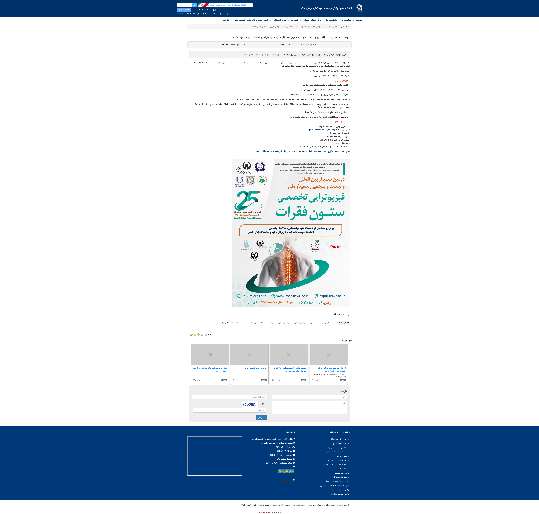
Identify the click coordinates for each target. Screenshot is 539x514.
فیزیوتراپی (325, 322)
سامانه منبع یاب (343, 468)
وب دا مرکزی (224, 13)
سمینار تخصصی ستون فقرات (247, 322)
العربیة (201, 9)
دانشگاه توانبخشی (226, 322)
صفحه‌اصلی (345, 26)
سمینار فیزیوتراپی (285, 322)
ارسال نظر (262, 417)
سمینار (333, 322)
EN (206, 9)
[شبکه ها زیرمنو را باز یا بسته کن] (288, 20)
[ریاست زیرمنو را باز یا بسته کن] (353, 20)
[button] (184, 10)
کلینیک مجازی (238, 20)
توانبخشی (314, 322)
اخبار (335, 26)
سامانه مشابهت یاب (341, 477)
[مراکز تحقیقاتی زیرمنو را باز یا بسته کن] (270, 20)
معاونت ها (346, 20)
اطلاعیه (327, 26)
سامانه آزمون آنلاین (341, 443)
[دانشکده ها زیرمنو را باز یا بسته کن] (324, 20)
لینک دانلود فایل (343, 314)
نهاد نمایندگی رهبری (209, 13)
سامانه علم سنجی (342, 473)
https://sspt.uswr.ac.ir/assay (320, 129)
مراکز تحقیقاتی (279, 20)
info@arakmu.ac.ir (269, 443)
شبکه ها (294, 20)
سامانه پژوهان (343, 456)
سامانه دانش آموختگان (340, 439)
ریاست (359, 20)
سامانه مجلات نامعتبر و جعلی (337, 460)
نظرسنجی (180, 13)
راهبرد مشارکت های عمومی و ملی (335, 485)
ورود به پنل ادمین (193, 13)
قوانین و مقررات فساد (340, 490)
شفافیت (225, 20)
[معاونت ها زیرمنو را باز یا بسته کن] (339, 20)
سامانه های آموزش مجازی (338, 452)
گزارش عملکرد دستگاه (340, 494)
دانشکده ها (331, 20)
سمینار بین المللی (301, 322)
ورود (214, 9)
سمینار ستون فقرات (268, 322)
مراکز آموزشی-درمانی (312, 20)
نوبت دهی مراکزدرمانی (257, 20)
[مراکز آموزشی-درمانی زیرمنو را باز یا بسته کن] (300, 20)
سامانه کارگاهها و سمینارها (338, 447)
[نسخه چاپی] (227, 44)
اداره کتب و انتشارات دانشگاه (337, 481)
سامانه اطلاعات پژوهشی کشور (337, 464)
